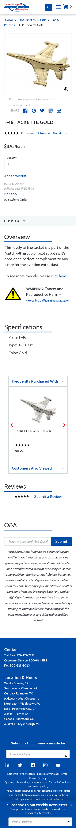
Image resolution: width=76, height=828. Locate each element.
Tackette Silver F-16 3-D (33, 431)
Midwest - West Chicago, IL (21, 698)
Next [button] (64, 425)
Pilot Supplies (27, 20)
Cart (70, 7)
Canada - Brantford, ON (19, 719)
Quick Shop (38, 452)
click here (58, 276)
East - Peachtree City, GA (20, 709)
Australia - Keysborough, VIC (22, 724)
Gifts (43, 20)
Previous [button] (12, 425)
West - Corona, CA (16, 683)
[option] (38, 64)
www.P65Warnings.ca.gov (47, 300)
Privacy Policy (40, 786)
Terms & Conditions (60, 782)
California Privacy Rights (21, 773)
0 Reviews (28, 133)
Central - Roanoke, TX (18, 693)
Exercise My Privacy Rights (52, 773)
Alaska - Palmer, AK (16, 714)
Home (9, 20)
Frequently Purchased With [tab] (35, 381)
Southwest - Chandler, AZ (21, 688)
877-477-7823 (25, 655)
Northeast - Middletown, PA (22, 703)
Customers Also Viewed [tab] (32, 468)
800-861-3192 (38, 660)
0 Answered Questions (52, 133)
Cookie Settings (38, 778)
